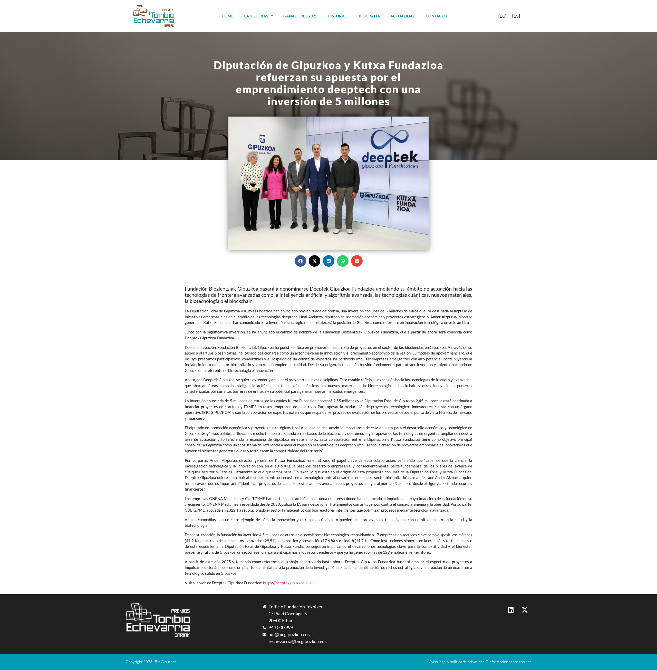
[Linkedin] (510, 609)
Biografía (369, 16)
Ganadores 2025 (300, 16)
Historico (338, 16)
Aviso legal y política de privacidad (457, 661)
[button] (300, 261)
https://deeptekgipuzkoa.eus (287, 582)
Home (228, 16)
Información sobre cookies (509, 661)
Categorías (256, 16)
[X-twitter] (524, 609)
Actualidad (403, 16)
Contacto (436, 16)
